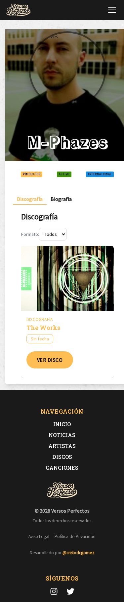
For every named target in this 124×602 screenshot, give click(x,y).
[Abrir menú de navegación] (112, 10)
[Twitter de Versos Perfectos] (70, 591)
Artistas (62, 445)
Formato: (30, 234)
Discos (62, 456)
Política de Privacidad (75, 536)
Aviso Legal (38, 536)
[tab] (30, 199)
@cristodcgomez (78, 552)
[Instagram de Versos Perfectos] (54, 591)
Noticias (62, 434)
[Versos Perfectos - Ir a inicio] (18, 10)
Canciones (62, 467)
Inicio (62, 424)
